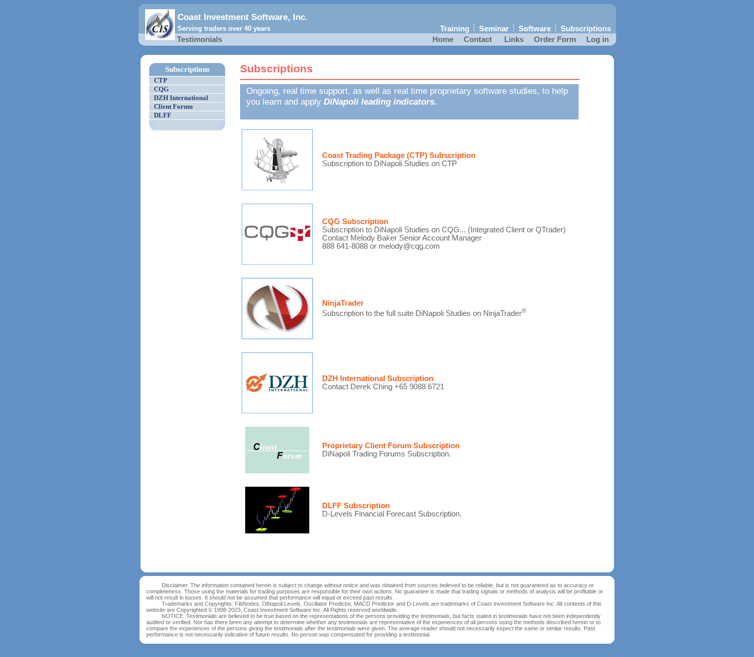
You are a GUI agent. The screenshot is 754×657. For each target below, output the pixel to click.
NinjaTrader (343, 303)
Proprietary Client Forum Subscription (391, 446)
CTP (160, 80)
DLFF (162, 115)
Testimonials (199, 39)
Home (442, 39)
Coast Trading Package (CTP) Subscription (398, 155)
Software (535, 29)
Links (514, 39)
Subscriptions (586, 29)
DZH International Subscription (377, 378)
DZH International (181, 98)
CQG (161, 89)
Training (454, 29)
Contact (478, 39)
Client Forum (173, 106)
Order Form (555, 39)
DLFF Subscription (356, 506)
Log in (597, 39)
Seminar (494, 29)
